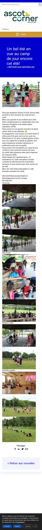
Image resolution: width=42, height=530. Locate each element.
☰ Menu (5, 29)
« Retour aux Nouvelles (19, 67)
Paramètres (10, 522)
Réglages (27, 526)
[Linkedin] (19, 444)
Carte (23, 34)
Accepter (7, 526)
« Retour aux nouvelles (21, 458)
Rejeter (17, 526)
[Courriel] (26, 444)
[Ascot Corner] (21, 17)
